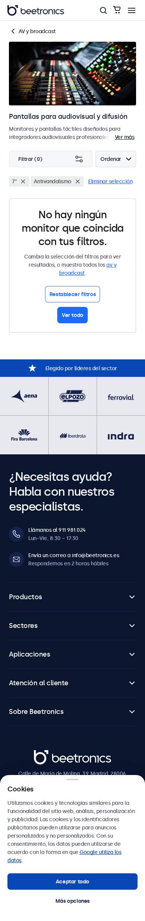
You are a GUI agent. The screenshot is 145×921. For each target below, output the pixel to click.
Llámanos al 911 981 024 (57, 530)
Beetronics (47, 754)
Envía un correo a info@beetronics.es (73, 555)
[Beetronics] (35, 10)
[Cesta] (116, 10)
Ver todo (72, 315)
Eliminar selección (110, 181)
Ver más (125, 137)
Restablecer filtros (72, 294)
